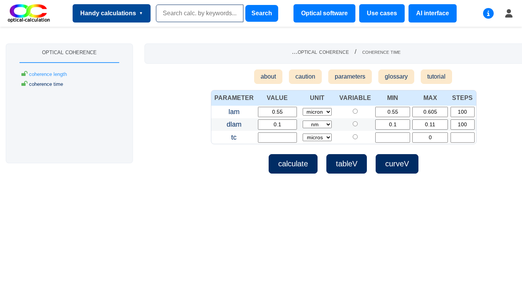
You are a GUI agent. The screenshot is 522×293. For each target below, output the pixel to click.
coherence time (45, 84)
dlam (234, 124)
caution (305, 76)
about (268, 76)
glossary (396, 76)
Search (261, 13)
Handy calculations (108, 13)
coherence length (47, 74)
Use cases (382, 13)
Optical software (324, 13)
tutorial (436, 76)
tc (234, 137)
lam (234, 112)
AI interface (432, 13)
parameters (350, 76)
